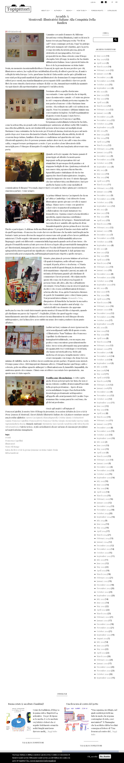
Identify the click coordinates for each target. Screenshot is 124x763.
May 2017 (101, 409)
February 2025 (103, 109)
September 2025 (104, 88)
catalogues (112, 10)
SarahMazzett (70, 424)
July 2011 (100, 642)
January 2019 (102, 349)
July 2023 (101, 170)
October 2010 (103, 674)
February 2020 (103, 306)
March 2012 (102, 613)
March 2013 (102, 574)
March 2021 (102, 263)
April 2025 (101, 102)
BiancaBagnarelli (50, 417)
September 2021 (104, 245)
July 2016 (101, 442)
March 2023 (102, 184)
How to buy (81, 10)
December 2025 (103, 77)
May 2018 (101, 374)
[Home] (18, 8)
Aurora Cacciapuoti (34, 417)
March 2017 (102, 417)
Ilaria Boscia (20, 424)
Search (116, 40)
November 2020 (104, 277)
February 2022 (103, 227)
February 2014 (103, 538)
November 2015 (103, 470)
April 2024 (101, 141)
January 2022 (102, 231)
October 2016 (102, 434)
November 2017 (103, 395)
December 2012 (103, 585)
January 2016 (102, 463)
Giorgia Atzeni (64, 420)
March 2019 (102, 341)
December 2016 (103, 427)
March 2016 (102, 456)
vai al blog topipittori (33, 743)
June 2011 (101, 645)
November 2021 (103, 238)
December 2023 (103, 156)
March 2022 (102, 224)
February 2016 (103, 459)
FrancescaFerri (35, 420)
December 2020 (104, 274)
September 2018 (104, 363)
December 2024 (103, 116)
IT (112, 2)
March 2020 (102, 302)
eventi (8, 437)
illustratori (10, 443)
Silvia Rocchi (82, 424)
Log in (93, 2)
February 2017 (103, 420)
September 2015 (104, 477)
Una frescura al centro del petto (82, 703)
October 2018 (102, 359)
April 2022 (101, 220)
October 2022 (103, 202)
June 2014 (101, 524)
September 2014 (104, 517)
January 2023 (102, 191)
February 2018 (103, 384)
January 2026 (102, 73)
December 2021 (103, 234)
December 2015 (103, 467)
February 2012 (103, 617)
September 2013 (104, 556)
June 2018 (101, 370)
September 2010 (104, 677)
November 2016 (103, 431)
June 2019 (101, 331)
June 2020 (101, 291)
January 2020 (102, 309)
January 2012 (102, 620)
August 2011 (102, 638)
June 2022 (101, 213)
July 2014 (101, 520)
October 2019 (102, 320)
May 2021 (101, 256)
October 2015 (102, 474)
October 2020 (103, 281)
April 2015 (101, 492)
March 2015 (102, 495)
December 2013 (103, 545)
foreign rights (97, 10)
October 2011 (102, 631)
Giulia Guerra (76, 420)
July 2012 (100, 599)
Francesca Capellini (20, 420)
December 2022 (103, 195)
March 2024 (102, 145)
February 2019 (103, 345)
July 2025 (101, 91)
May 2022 (101, 216)
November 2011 (103, 627)
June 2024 (101, 134)
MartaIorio (47, 424)
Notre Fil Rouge (12, 446)
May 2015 (101, 488)
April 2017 (101, 413)
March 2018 (102, 381)
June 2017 (101, 406)
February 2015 (103, 499)
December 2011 (103, 624)
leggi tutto (52, 731)
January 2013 (102, 581)
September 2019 (104, 324)
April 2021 (101, 259)
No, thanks (105, 756)
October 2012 (102, 592)
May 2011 (101, 649)
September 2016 (104, 438)
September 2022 (104, 206)
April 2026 (101, 63)
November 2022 (104, 199)
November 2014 (103, 509)
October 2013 (102, 552)
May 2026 (101, 59)
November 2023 (103, 159)
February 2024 (103, 149)
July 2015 (100, 481)
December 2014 (103, 506)
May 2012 (101, 606)
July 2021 (100, 249)
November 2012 (103, 588)
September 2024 (104, 127)
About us (44, 10)
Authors (57, 10)
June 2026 (101, 56)
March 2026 (102, 66)
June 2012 (101, 602)
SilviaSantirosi (14, 31)
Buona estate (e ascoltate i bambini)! (26, 703)
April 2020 (101, 299)
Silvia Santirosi (11, 453)
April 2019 (101, 338)
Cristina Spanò (64, 417)
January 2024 (102, 152)
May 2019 (101, 334)
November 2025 (103, 81)
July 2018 (100, 366)
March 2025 (102, 106)
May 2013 (101, 567)
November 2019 (103, 316)
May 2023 (101, 177)
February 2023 (103, 188)
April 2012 (101, 610)
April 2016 (101, 452)
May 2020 (101, 295)
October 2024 (103, 123)
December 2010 (103, 667)
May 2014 (101, 527)
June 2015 (101, 484)
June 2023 (101, 174)
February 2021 (103, 266)
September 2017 (104, 402)
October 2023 (102, 163)
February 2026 (103, 70)
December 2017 (103, 391)
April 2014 (101, 531)
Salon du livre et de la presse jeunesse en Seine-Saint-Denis (31, 450)
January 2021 (102, 270)
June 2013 (101, 563)
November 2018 (103, 356)
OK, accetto (92, 756)
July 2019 (101, 327)
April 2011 (101, 652)
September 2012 (104, 595)
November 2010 (104, 670)
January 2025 (102, 113)
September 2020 (104, 284)
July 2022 (101, 209)
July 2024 (101, 131)
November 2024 (104, 120)
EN (116, 2)
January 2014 (102, 542)
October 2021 (102, 241)
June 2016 (101, 445)
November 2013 (103, 549)
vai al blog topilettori (91, 746)
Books (68, 10)
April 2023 (101, 181)
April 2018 (101, 377)
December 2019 (103, 313)
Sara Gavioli (58, 424)
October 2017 (102, 399)
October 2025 (102, 84)
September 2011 (104, 635)
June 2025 (101, 95)
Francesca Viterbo (50, 420)
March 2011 (102, 656)
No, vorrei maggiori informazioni (41, 760)
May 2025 (101, 98)
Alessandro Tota (75, 298)
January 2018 (102, 388)
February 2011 (103, 660)
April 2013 (101, 570)
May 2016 (101, 449)
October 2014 (102, 513)
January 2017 (102, 424)
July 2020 (101, 288)
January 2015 (102, 502)
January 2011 (102, 663)
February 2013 (103, 577)
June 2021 (101, 252)
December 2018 (103, 352)
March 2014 (102, 535)
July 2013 (100, 560)
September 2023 (104, 166)
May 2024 (101, 138)
